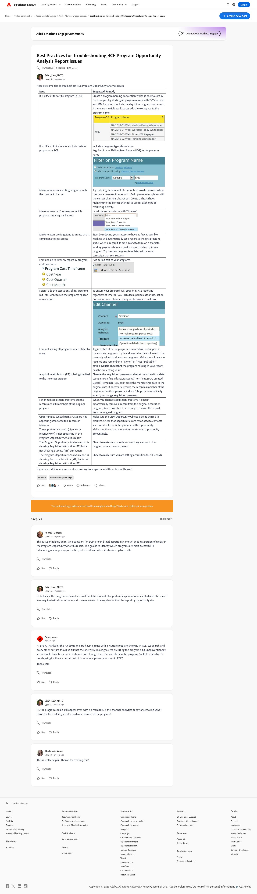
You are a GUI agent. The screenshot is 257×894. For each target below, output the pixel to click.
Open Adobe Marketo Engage (202, 33)
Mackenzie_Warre (54, 750)
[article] (101, 551)
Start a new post (125, 506)
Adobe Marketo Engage (46, 16)
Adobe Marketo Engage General (73, 16)
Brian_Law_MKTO (54, 75)
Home (7, 16)
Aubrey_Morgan (53, 532)
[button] (234, 15)
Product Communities (23, 16)
